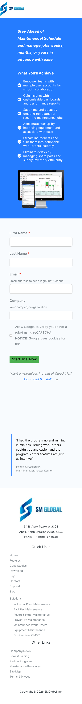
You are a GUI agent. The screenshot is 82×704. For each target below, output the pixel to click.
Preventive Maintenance (29, 620)
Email (14, 274)
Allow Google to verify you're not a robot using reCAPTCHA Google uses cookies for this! (41, 335)
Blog (12, 591)
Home (14, 555)
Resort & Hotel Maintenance (32, 614)
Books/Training (19, 656)
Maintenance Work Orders (30, 625)
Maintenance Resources (25, 666)
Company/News (20, 651)
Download (16, 571)
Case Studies (18, 565)
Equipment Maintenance (29, 630)
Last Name (18, 253)
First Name (18, 233)
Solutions (16, 598)
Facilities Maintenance (28, 609)
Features (15, 560)
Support (15, 586)
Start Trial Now (24, 359)
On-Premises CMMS (27, 635)
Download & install (37, 379)
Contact (15, 581)
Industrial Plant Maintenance (32, 604)
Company (18, 301)
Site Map (15, 671)
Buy (12, 576)
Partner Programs (21, 661)
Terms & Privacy (20, 676)
